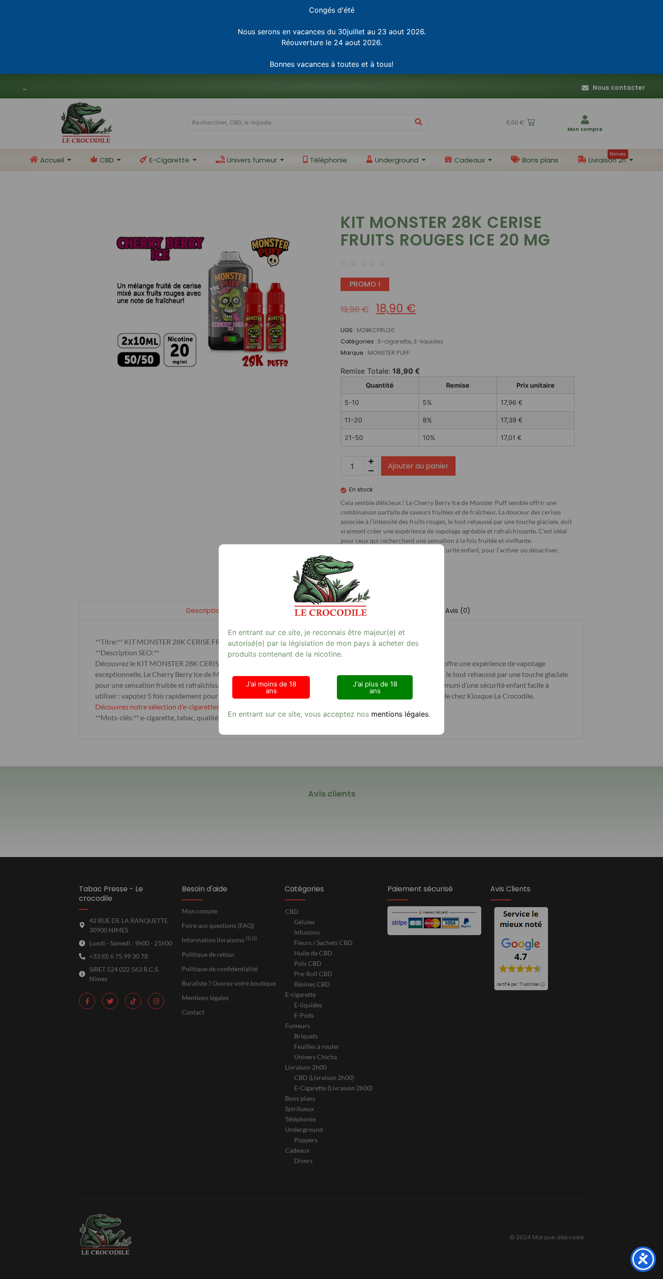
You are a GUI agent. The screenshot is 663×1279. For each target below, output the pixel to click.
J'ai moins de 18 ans (271, 687)
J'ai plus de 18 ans (375, 687)
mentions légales (399, 713)
